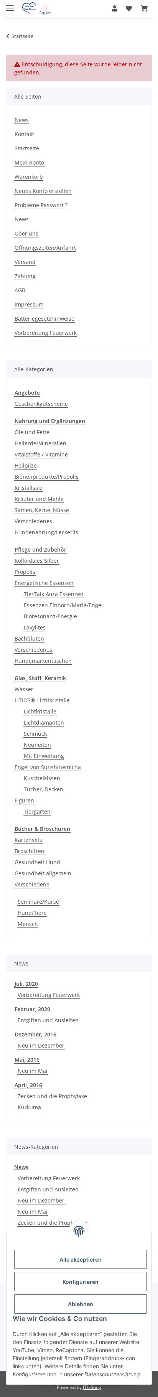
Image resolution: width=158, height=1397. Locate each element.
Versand (25, 261)
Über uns (26, 233)
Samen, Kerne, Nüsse (42, 510)
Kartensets (28, 839)
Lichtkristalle (40, 711)
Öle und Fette (32, 432)
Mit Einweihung (44, 755)
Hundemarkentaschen (43, 660)
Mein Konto (29, 162)
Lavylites (35, 627)
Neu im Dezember (41, 1045)
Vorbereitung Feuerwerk (46, 332)
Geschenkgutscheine (41, 403)
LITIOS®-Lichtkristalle (42, 700)
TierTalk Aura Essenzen (54, 594)
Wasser (24, 689)
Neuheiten (37, 744)
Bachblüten (29, 638)
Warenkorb (29, 176)
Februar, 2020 (32, 1009)
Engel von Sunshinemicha (48, 767)
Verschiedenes (33, 521)
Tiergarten (37, 811)
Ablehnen (80, 1304)
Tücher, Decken (43, 789)
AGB (20, 290)
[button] (115, 8)
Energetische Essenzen (44, 582)
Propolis (25, 571)
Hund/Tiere (32, 912)
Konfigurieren (81, 1281)
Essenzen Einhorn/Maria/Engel (63, 605)
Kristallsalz (29, 487)
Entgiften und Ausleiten (48, 1020)
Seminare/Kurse (38, 901)
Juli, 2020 (26, 983)
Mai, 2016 (27, 1059)
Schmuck (35, 733)
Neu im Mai (33, 1070)
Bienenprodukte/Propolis (47, 476)
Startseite (27, 148)
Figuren (24, 800)
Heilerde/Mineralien (40, 443)
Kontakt (24, 134)
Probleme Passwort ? (41, 205)
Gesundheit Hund (37, 862)
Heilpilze (26, 465)
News (22, 120)
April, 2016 (28, 1085)
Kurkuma (29, 1107)
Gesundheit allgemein (43, 873)
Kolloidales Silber (37, 560)
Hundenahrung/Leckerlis (46, 532)
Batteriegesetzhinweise (44, 318)
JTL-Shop (92, 1387)
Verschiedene (32, 884)
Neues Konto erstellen (43, 190)
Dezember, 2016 (35, 1034)
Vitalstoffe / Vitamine (41, 454)
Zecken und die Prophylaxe (52, 1096)
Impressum (29, 304)
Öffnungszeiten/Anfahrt (45, 247)
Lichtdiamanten (44, 722)
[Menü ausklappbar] (10, 5)
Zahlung (25, 276)
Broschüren (29, 851)
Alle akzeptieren (80, 1259)
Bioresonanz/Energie (50, 616)
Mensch (28, 923)
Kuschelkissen (42, 778)
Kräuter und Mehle (39, 498)
